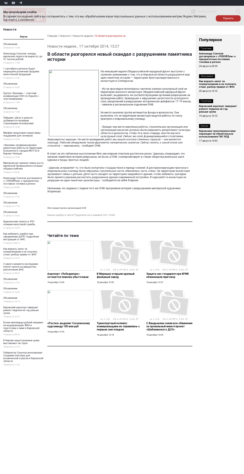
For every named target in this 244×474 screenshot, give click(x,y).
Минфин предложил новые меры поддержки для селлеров (22, 134)
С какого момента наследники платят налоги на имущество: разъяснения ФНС (20, 267)
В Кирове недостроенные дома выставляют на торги (21, 342)
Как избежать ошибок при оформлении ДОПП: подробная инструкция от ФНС (21, 236)
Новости (9, 29)
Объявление (10, 44)
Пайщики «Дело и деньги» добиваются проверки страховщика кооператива (18, 120)
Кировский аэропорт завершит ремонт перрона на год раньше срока (21, 310)
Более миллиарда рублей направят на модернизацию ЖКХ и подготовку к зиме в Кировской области (23, 326)
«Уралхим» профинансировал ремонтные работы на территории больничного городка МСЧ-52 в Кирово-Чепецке (22, 149)
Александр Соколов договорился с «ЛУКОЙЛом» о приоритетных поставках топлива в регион (22, 181)
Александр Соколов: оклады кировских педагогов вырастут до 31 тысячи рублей (22, 56)
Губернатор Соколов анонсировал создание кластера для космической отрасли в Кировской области (23, 357)
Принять (228, 18)
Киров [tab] (23, 36)
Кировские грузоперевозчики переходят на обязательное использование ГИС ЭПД (217, 134)
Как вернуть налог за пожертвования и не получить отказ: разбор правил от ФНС (20, 252)
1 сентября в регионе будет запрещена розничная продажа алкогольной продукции (21, 71)
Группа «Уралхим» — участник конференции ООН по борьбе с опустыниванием (21, 96)
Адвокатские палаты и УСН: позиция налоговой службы (19, 223)
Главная (52, 35)
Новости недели (83, 35)
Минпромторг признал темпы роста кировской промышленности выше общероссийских (23, 166)
